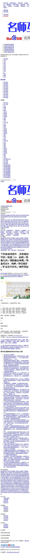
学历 (4, 69)
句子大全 (5, 518)
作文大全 (5, 515)
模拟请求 (23, 6)
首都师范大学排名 (11, 247)
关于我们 (5, 524)
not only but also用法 (9, 354)
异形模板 (25, 241)
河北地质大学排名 (16, 492)
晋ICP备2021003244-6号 (13, 552)
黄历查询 (22, 232)
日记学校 (23, 239)
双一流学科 (9, 239)
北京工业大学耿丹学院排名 (22, 487)
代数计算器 (6, 498)
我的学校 (18, 239)
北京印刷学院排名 (16, 244)
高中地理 (22, 215)
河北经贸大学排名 (10, 484)
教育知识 (5, 506)
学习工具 (3, 230)
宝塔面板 (12, 238)
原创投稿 (5, 16)
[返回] (2, 181)
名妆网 (25, 275)
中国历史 (10, 6)
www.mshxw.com (18, 335)
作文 (4, 77)
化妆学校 (15, 241)
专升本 (14, 239)
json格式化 (8, 235)
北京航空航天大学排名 (8, 245)
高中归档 (10, 275)
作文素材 (5, 517)
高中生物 (14, 216)
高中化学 (9, 216)
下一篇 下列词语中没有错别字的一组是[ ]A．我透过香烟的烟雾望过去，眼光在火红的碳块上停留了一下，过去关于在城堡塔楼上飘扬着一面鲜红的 (15, 347)
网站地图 (5, 527)
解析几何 (5, 501)
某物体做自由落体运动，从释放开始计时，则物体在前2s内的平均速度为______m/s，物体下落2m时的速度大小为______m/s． (16, 357)
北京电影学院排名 (8, 483)
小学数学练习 (12, 3)
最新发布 (15, 275)
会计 (4, 66)
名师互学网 (3, 250)
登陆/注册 (5, 14)
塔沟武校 (20, 241)
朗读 (2, 278)
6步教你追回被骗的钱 (20, 242)
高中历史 (17, 215)
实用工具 (5, 3)
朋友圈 (2, 239)
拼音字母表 (16, 4)
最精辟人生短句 (11, 242)
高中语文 (3, 215)
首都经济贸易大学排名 (20, 245)
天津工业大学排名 (10, 487)
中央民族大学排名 (17, 481)
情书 (11, 241)
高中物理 (4, 216)
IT (4, 72)
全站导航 (5, 11)
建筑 (4, 75)
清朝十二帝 (8, 244)
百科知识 (5, 508)
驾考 (4, 68)
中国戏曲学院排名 (17, 483)
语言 (4, 65)
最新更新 (5, 10)
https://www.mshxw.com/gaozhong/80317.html (17, 337)
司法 (4, 71)
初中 (4, 62)
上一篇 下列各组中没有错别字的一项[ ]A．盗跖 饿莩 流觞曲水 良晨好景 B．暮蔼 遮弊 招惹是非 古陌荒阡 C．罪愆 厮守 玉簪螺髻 (15, 341)
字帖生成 (20, 3)
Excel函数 (16, 6)
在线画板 (23, 230)
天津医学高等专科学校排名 (8, 486)
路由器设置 (3, 238)
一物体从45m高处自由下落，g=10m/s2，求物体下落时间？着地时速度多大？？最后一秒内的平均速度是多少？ (16, 380)
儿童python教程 (19, 238)
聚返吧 (6, 276)
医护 (4, 73)
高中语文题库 (21, 250)
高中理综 (24, 216)
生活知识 (5, 510)
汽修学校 (8, 241)
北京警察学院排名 (5, 489)
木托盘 (8, 238)
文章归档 (8, 547)
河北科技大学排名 (6, 492)
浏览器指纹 (16, 235)
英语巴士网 (11, 276)
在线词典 (22, 4)
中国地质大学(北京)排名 (22, 247)
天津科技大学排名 (15, 489)
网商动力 (20, 276)
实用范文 (5, 520)
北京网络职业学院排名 (13, 490)
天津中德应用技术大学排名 (22, 484)
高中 (4, 63)
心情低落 (26, 238)
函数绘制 (8, 4)
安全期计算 (10, 233)
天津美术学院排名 (19, 486)
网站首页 (5, 59)
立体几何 (5, 502)
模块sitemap (21, 275)
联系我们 (5, 525)
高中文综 (19, 216)
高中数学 (8, 215)
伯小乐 (16, 276)
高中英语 (12, 215)
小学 (4, 60)
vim (5, 239)
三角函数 (5, 499)
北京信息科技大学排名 (6, 248)
